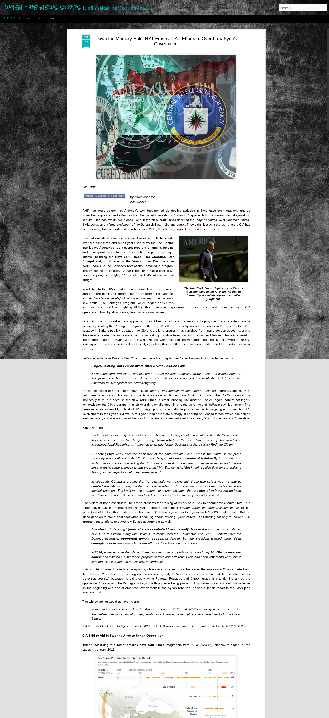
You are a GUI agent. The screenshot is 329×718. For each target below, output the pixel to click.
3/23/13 (206, 645)
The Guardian (155, 257)
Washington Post (146, 261)
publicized (109, 293)
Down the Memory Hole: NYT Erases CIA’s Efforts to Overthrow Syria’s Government (166, 41)
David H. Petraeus (152, 534)
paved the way (132, 418)
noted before (106, 210)
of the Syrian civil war (139, 224)
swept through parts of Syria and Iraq (182, 552)
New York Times (128, 257)
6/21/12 (240, 626)
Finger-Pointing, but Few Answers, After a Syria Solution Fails (138, 366)
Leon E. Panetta (216, 534)
